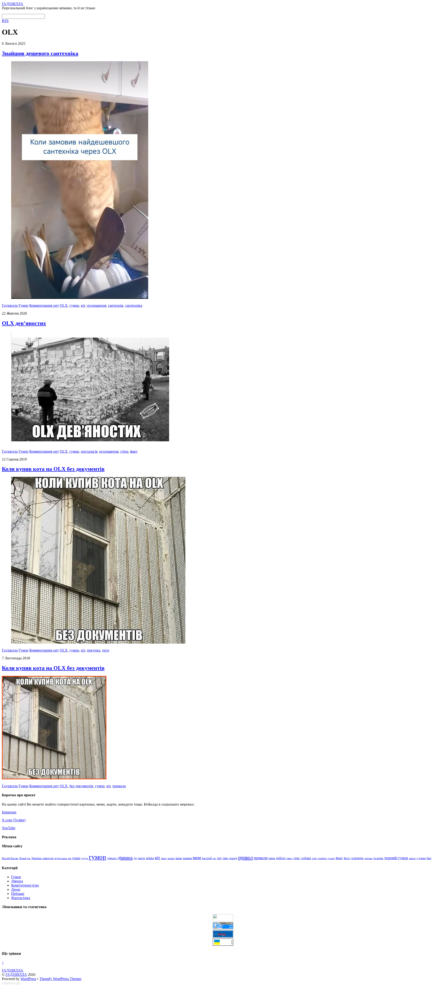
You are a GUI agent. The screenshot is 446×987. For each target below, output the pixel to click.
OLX (64, 305)
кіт (83, 305)
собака (306, 858)
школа (412, 858)
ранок (272, 858)
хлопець (357, 858)
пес (219, 858)
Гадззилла (10, 305)
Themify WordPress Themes (60, 979)
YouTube (8, 828)
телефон (322, 858)
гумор (74, 305)
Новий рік (24, 858)
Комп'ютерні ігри (25, 885)
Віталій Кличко (10, 858)
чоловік (378, 858)
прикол (245, 857)
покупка (93, 650)
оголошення (96, 305)
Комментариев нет (44, 305)
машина (187, 858)
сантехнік (115, 305)
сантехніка (133, 305)
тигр (105, 650)
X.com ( (8, 820)
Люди (15, 889)
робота (280, 858)
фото (347, 858)
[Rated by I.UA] (223, 920)
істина (422, 858)
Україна (36, 858)
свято (289, 858)
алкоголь (48, 858)
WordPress (28, 979)
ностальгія (89, 451)
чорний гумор (396, 858)
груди (84, 858)
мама (178, 858)
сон (314, 858)
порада (233, 858)
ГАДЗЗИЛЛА (16, 975)
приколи (119, 786)
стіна (124, 451)
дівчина (125, 857)
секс (296, 858)
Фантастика (20, 898)
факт (134, 451)
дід (135, 858)
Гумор (23, 305)
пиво (225, 858)
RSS (5, 21)
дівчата (112, 858)
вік (69, 858)
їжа (428, 858)
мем (197, 857)
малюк (170, 858)
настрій (207, 858)
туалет (331, 858)
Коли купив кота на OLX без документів (53, 469)
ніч (214, 858)
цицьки (368, 858)
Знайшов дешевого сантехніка (40, 53)
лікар (164, 858)
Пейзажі (17, 894)
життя (141, 858)
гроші (76, 858)
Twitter (19, 820)
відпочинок (61, 858)
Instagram (9, 812)
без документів (81, 786)
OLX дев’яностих (24, 323)
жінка (150, 858)
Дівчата (17, 881)
